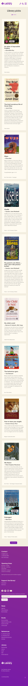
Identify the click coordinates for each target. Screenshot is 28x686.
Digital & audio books (6, 621)
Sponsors (3, 584)
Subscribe (4, 599)
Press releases (4, 610)
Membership (4, 647)
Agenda (3, 608)
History (3, 649)
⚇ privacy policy (5, 676)
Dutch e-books (4, 623)
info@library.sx (4, 553)
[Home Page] (6, 663)
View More (13, 542)
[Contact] (19, 3)
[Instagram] (8, 591)
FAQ (2, 652)
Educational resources (6, 637)
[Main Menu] (26, 4)
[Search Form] (22, 3)
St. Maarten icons (5, 635)
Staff (2, 650)
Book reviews (4, 611)
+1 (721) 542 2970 (5, 555)
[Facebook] (2, 591)
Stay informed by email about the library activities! (13, 593)
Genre (14, 14)
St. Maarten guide (5, 633)
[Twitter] (5, 591)
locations (19, 574)
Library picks (4, 625)
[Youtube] (11, 591)
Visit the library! (4, 557)
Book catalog (4, 620)
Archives (3, 639)
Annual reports (4, 654)
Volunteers (3, 582)
